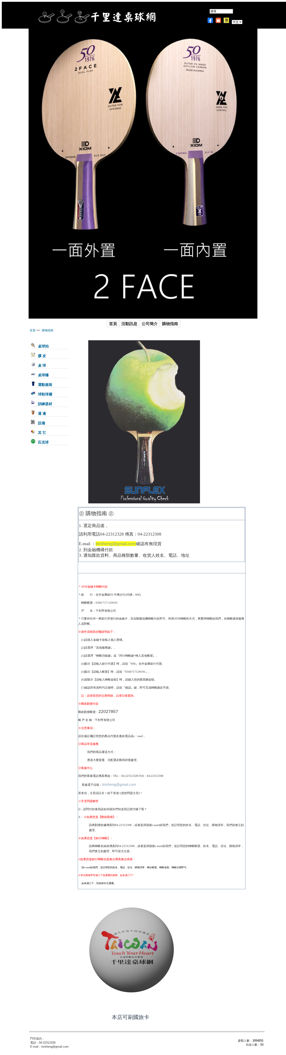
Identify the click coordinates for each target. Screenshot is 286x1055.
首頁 (113, 323)
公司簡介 (150, 323)
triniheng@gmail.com (116, 543)
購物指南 (170, 323)
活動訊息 (129, 323)
